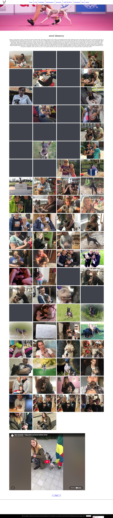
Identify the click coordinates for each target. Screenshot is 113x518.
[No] (111, 516)
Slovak (96, 516)
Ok (88, 515)
